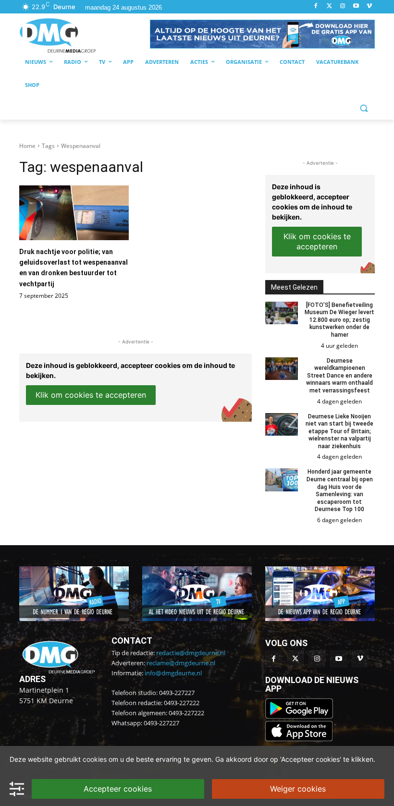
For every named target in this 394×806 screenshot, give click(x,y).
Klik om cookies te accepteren (91, 395)
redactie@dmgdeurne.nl (190, 652)
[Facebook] (315, 6)
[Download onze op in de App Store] (298, 738)
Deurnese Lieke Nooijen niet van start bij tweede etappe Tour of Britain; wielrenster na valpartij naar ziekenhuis (339, 431)
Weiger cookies (298, 789)
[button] (262, 34)
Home (27, 146)
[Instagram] (342, 6)
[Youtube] (355, 6)
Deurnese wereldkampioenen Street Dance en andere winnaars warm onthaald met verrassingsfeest (339, 375)
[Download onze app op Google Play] (300, 716)
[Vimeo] (369, 6)
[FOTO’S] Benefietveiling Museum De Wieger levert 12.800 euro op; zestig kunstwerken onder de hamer (339, 320)
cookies (95, 759)
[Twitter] (329, 6)
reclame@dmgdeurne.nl (181, 663)
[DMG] (84, 35)
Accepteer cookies (118, 789)
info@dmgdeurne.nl (173, 673)
